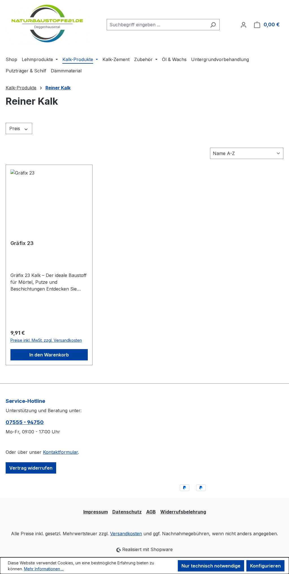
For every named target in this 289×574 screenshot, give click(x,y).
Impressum (95, 512)
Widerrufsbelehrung (183, 512)
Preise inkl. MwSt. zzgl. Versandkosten (46, 340)
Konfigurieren (265, 566)
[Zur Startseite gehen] (47, 23)
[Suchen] (213, 24)
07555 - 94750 (25, 422)
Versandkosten (126, 533)
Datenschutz (127, 512)
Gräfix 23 (22, 243)
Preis (15, 128)
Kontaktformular (60, 452)
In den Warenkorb (49, 355)
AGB (151, 512)
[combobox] (157, 24)
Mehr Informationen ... (44, 568)
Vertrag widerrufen (30, 468)
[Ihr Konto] (243, 24)
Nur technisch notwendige (210, 566)
